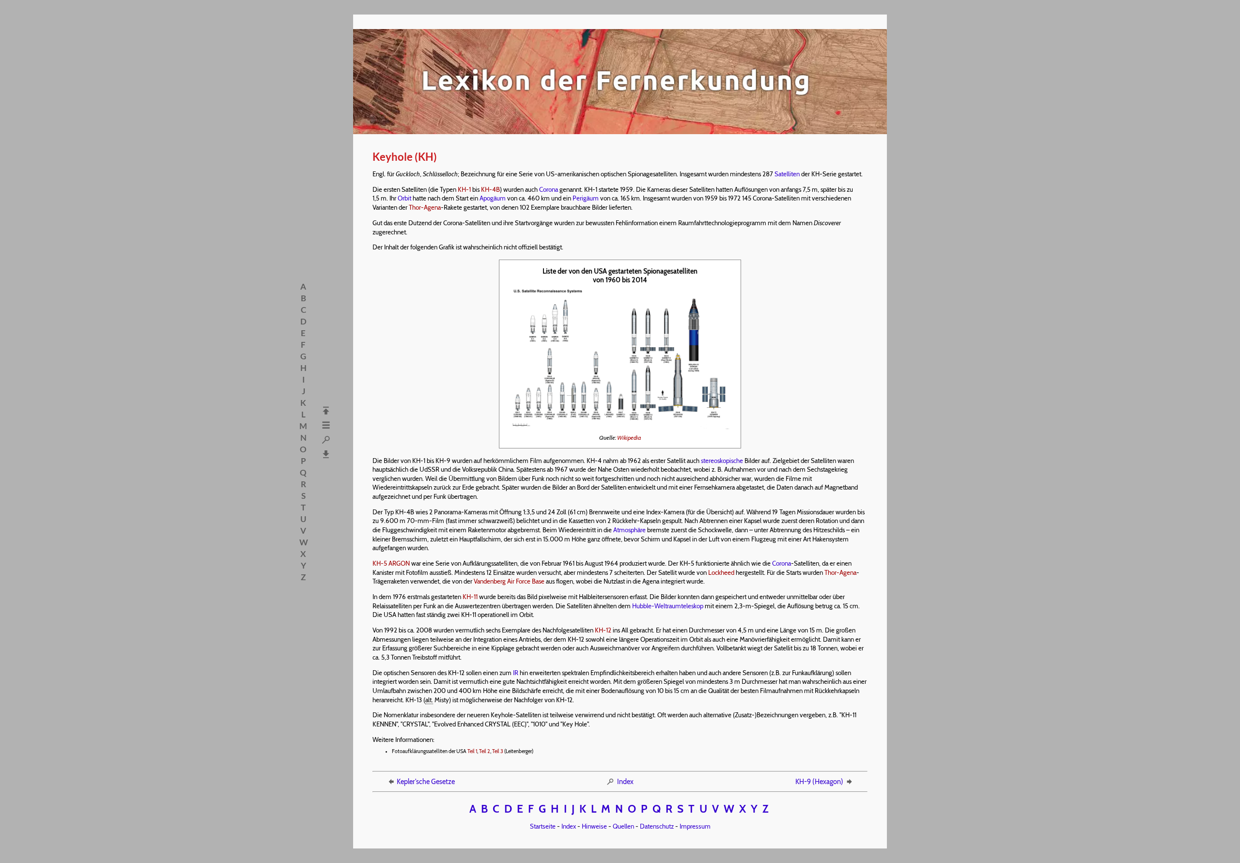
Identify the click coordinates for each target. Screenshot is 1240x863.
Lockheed (721, 572)
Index (625, 781)
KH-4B (490, 189)
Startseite (543, 826)
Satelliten (787, 174)
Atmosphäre (629, 530)
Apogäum (493, 198)
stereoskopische (722, 460)
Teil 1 (472, 751)
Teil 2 (484, 751)
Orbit (404, 198)
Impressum (695, 826)
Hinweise (594, 826)
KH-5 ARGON (391, 563)
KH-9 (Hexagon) (819, 781)
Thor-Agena (425, 207)
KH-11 (470, 597)
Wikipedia (629, 437)
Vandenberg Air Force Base (509, 581)
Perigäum (586, 198)
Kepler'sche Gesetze (426, 781)
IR (515, 673)
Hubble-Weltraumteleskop (667, 606)
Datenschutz (657, 826)
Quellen (623, 826)
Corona (548, 189)
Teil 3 (497, 751)
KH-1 (464, 189)
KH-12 (603, 630)
